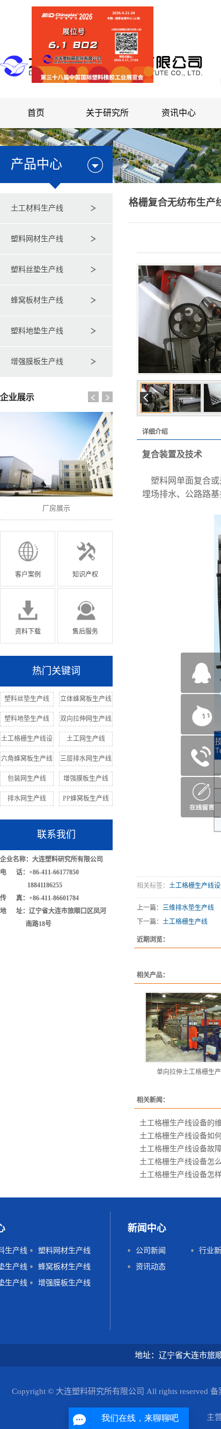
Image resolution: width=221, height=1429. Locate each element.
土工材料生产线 (37, 208)
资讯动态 (151, 1267)
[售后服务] (85, 615)
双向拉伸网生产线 (86, 719)
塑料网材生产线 (37, 239)
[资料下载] (27, 615)
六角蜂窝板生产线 (27, 758)
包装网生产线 (27, 778)
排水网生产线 (27, 798)
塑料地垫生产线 (37, 331)
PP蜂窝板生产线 (86, 798)
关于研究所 (107, 112)
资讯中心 (178, 112)
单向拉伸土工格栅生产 (189, 1072)
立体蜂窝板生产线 (86, 699)
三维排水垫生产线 (188, 908)
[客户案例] (27, 558)
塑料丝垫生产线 (37, 269)
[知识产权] (85, 558)
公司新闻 (151, 1250)
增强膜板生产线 (37, 362)
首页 (36, 112)
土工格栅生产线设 (27, 738)
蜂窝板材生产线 (37, 300)
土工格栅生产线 (185, 922)
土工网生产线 (86, 738)
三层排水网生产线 (86, 758)
